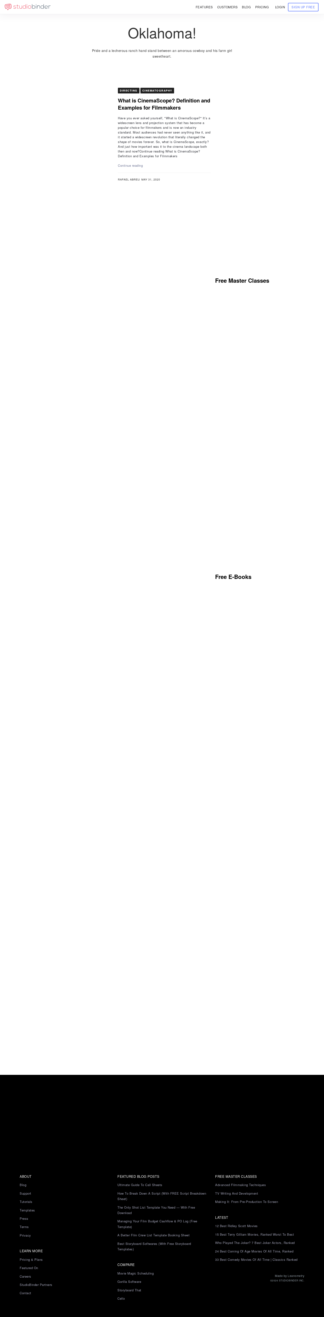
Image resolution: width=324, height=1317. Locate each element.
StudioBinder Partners (36, 1284)
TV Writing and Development (236, 1193)
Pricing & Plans (31, 1259)
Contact (25, 1293)
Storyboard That (129, 1290)
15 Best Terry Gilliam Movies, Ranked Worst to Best (254, 1234)
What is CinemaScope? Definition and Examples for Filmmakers (164, 104)
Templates (27, 1210)
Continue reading (130, 165)
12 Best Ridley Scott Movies (236, 1226)
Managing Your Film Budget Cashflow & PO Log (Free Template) (157, 1224)
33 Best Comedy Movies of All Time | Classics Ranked (256, 1259)
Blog (23, 1185)
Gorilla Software (129, 1281)
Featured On (29, 1268)
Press (24, 1218)
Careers (25, 1276)
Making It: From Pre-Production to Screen (246, 1201)
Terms (24, 1227)
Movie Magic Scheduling (135, 1273)
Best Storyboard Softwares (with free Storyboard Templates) (154, 1246)
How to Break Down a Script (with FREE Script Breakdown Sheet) (161, 1196)
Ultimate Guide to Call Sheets (139, 1185)
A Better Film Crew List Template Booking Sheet (153, 1235)
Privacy (25, 1235)
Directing (129, 90)
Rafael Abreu (129, 179)
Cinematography (157, 90)
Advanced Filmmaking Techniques (240, 1185)
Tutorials (26, 1201)
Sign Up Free (303, 7)
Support (25, 1193)
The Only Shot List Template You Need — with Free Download (156, 1210)
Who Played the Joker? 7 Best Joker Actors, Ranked (255, 1242)
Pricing (262, 7)
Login (280, 7)
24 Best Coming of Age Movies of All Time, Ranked (254, 1251)
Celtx (121, 1298)
